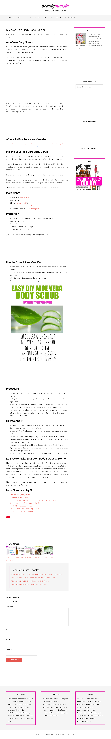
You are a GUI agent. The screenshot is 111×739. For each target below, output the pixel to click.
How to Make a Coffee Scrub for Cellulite (38, 557)
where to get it (25, 197)
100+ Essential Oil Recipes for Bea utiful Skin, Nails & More (33, 578)
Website (9, 649)
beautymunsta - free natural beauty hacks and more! (55, 8)
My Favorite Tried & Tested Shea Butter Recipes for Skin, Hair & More (36, 574)
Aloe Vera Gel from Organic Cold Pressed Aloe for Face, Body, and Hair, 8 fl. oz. (37, 144)
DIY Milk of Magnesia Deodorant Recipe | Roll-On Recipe (10, 558)
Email (8, 639)
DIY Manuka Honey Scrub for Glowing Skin (25, 503)
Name (8, 630)
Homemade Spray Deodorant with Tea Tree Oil (20, 557)
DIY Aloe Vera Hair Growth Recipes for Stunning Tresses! (48, 557)
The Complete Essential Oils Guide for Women (28, 584)
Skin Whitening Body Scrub (20, 494)
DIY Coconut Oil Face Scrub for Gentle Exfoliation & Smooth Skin (33, 500)
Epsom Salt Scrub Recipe (19, 497)
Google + (73, 734)
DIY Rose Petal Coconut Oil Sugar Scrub (24, 509)
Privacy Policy (66, 734)
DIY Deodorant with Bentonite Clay (28, 557)
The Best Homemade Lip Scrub (21, 506)
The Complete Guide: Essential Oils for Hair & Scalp (30, 581)
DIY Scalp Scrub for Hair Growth (21, 511)
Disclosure (58, 734)
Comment (9, 607)
